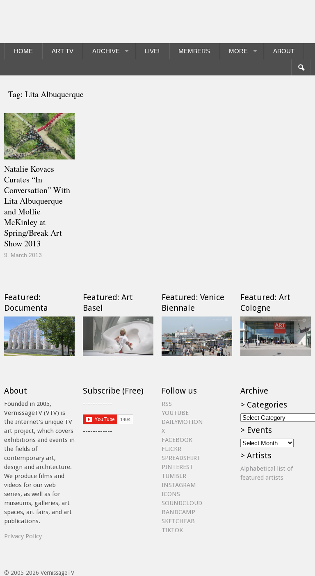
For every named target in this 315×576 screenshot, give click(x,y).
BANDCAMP (178, 512)
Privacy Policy (23, 536)
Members (194, 51)
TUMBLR (174, 476)
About (283, 51)
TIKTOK (172, 530)
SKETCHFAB (178, 521)
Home (23, 51)
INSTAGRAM (179, 485)
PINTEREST (177, 467)
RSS (167, 404)
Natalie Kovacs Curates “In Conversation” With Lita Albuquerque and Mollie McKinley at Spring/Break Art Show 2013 (37, 206)
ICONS (171, 494)
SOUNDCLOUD (182, 503)
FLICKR (171, 449)
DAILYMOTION (182, 422)
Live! (152, 51)
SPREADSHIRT (181, 458)
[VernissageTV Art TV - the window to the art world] (45, 21)
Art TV (62, 51)
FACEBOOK (177, 440)
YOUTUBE (175, 413)
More (238, 51)
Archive (106, 51)
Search (301, 67)
